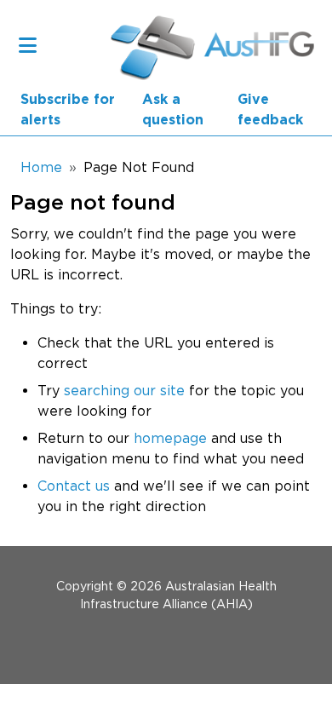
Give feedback (270, 110)
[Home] (148, 44)
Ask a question (172, 110)
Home (41, 167)
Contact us (73, 485)
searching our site (124, 390)
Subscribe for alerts (67, 110)
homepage (170, 438)
